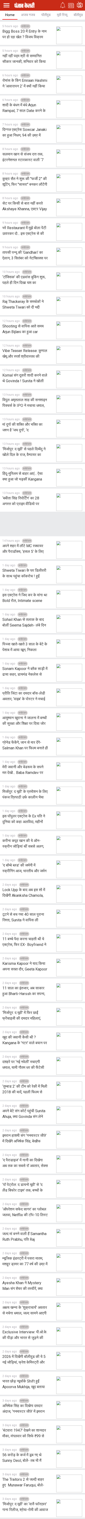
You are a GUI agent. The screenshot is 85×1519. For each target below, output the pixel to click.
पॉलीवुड (46, 15)
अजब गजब (28, 15)
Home (10, 15)
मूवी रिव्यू (62, 15)
